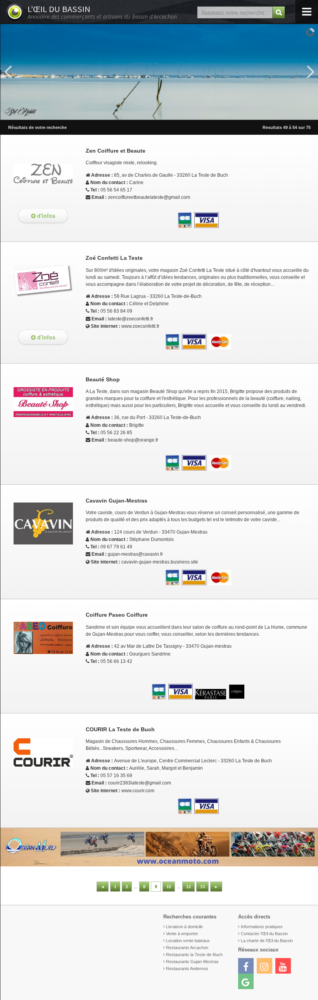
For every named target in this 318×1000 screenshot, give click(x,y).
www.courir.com (137, 790)
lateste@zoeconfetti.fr (130, 319)
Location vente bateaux (188, 940)
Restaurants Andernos (187, 968)
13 (202, 886)
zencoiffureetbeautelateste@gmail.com (149, 197)
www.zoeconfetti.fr (140, 326)
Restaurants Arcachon (187, 947)
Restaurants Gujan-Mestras (192, 961)
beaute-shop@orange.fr (133, 440)
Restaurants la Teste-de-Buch (194, 954)
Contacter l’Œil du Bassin (264, 933)
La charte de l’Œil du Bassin (267, 940)
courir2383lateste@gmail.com (139, 783)
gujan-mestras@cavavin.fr (135, 554)
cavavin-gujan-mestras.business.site (159, 562)
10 (168, 886)
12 (188, 886)
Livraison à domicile (184, 926)
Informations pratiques (262, 926)
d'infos (45, 215)
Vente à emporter (182, 933)
